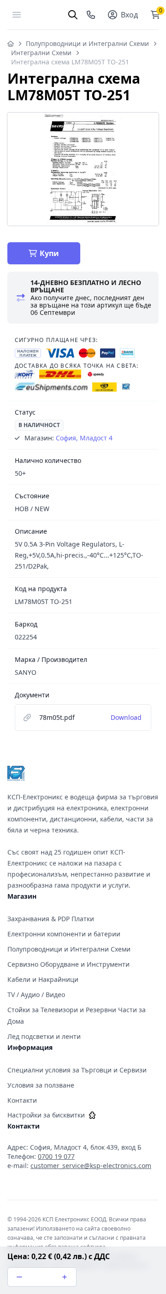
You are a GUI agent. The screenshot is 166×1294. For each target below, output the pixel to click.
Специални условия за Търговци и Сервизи (77, 1070)
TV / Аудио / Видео (36, 994)
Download (126, 717)
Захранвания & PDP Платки (50, 918)
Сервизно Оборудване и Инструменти (68, 964)
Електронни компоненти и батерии (63, 933)
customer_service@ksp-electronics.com (90, 1165)
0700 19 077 (56, 1156)
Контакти (22, 1100)
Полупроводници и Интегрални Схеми (87, 43)
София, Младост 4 (84, 437)
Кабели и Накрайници (42, 979)
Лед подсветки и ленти (44, 1036)
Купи (49, 253)
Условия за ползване (40, 1085)
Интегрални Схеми (41, 52)
